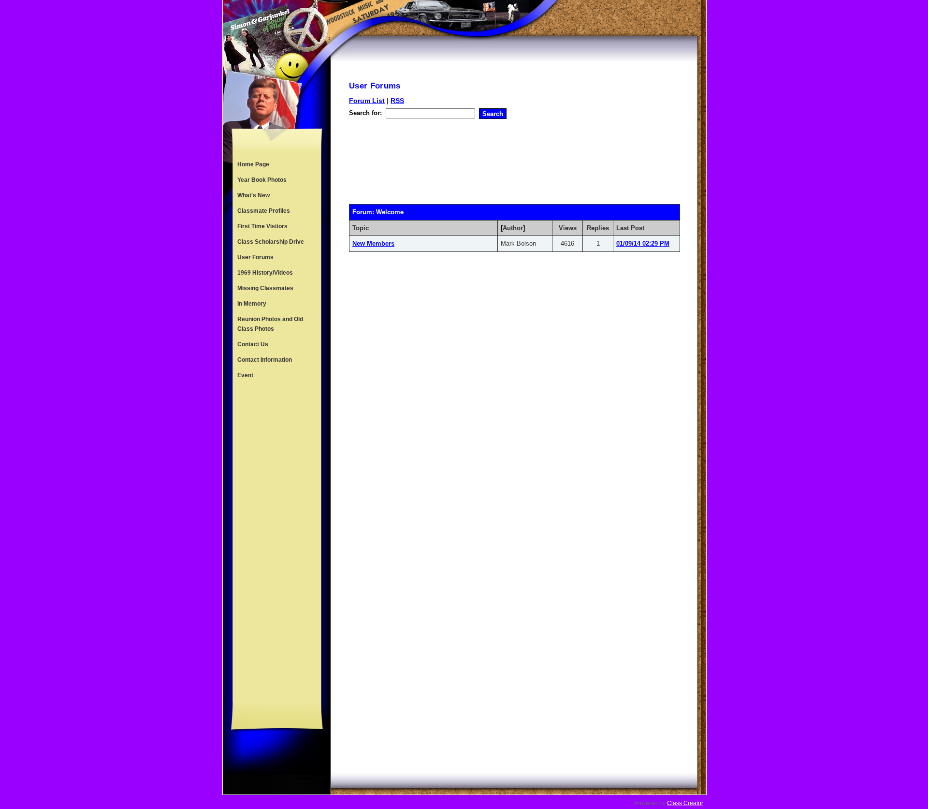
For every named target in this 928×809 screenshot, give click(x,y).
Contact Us (252, 344)
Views (568, 228)
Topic (360, 228)
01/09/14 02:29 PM (642, 243)
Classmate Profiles (263, 210)
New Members (373, 243)
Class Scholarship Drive (270, 241)
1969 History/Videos (265, 272)
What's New (253, 195)
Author (513, 228)
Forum (362, 212)
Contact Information (264, 359)
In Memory (251, 303)
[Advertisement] (277, 542)
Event (245, 375)
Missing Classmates (265, 288)
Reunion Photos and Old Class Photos (270, 324)
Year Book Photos (262, 180)
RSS (397, 100)
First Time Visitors (262, 226)
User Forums (255, 257)
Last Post (630, 228)
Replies (598, 228)
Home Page (253, 164)
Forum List (367, 100)
